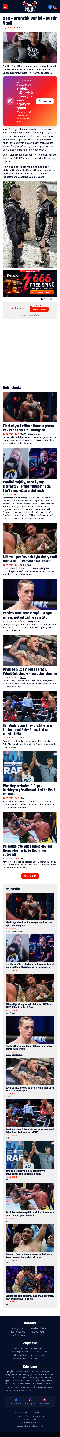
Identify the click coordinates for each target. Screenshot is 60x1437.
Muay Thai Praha (40, 1351)
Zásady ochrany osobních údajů (30, 1426)
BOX (22, 565)
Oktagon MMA (34, 434)
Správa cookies (30, 1419)
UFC (22, 798)
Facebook (16, 1403)
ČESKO (23, 434)
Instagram (30, 1403)
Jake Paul (37, 1348)
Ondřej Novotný (20, 1351)
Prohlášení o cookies (30, 1423)
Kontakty (44, 1403)
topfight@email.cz (20, 1335)
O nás (35, 1358)
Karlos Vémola (20, 1348)
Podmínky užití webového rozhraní (30, 1416)
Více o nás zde (25, 1390)
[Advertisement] (30, 352)
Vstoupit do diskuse (39, 309)
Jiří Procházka (20, 1355)
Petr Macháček (40, 1355)
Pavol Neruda (19, 1358)
